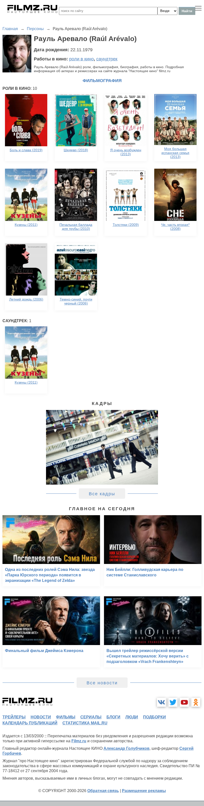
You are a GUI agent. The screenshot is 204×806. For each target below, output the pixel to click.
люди (131, 717)
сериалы (91, 717)
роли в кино (81, 58)
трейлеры (14, 717)
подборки (154, 717)
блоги (113, 717)
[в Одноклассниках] (195, 702)
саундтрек (106, 58)
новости (41, 717)
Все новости (102, 682)
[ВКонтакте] (161, 702)
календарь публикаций (29, 723)
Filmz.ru (78, 741)
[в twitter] (172, 702)
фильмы (65, 717)
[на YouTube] (184, 702)
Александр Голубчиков (126, 748)
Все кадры (102, 493)
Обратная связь (103, 791)
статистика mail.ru (84, 723)
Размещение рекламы (144, 791)
